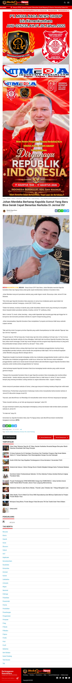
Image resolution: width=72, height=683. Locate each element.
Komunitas (16, 431)
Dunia (4, 543)
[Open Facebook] (57, 678)
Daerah (7, 431)
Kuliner (5, 576)
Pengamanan (7, 616)
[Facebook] (4, 426)
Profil (4, 645)
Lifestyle (5, 583)
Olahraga (5, 594)
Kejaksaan (6, 557)
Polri (25, 431)
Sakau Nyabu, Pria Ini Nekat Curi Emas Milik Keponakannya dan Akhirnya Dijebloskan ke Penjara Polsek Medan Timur (39, 495)
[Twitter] (15, 426)
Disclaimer (39, 675)
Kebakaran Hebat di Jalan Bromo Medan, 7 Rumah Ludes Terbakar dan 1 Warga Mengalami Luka (39, 488)
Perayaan (5, 619)
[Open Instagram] (63, 678)
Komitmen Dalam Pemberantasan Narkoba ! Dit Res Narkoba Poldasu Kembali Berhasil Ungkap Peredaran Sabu (39, 475)
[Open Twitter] (60, 678)
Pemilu (5, 605)
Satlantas (5, 649)
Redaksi (32, 675)
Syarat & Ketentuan (53, 675)
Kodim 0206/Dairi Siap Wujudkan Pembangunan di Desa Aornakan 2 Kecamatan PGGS (36, 460)
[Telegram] (65, 210)
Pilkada (5, 627)
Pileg (4, 623)
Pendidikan (6, 608)
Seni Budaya (6, 652)
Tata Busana (6, 660)
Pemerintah (6, 601)
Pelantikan (6, 598)
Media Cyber (64, 675)
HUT (4, 554)
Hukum (11, 431)
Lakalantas (6, 579)
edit (21, 429)
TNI (4, 663)
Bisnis (4, 535)
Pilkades (5, 630)
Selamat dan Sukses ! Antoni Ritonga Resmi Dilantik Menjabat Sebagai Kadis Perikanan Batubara (39, 467)
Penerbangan (7, 612)
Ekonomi (5, 546)
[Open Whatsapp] (69, 678)
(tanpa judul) (13, 508)
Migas (4, 587)
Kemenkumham (7, 561)
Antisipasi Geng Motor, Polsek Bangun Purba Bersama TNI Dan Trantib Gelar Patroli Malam (37, 502)
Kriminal (22, 431)
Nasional (5, 590)
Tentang (25, 675)
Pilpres (5, 634)
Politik (5, 638)
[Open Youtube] (66, 678)
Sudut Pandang (31, 431)
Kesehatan (6, 565)
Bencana (5, 532)
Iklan (45, 675)
